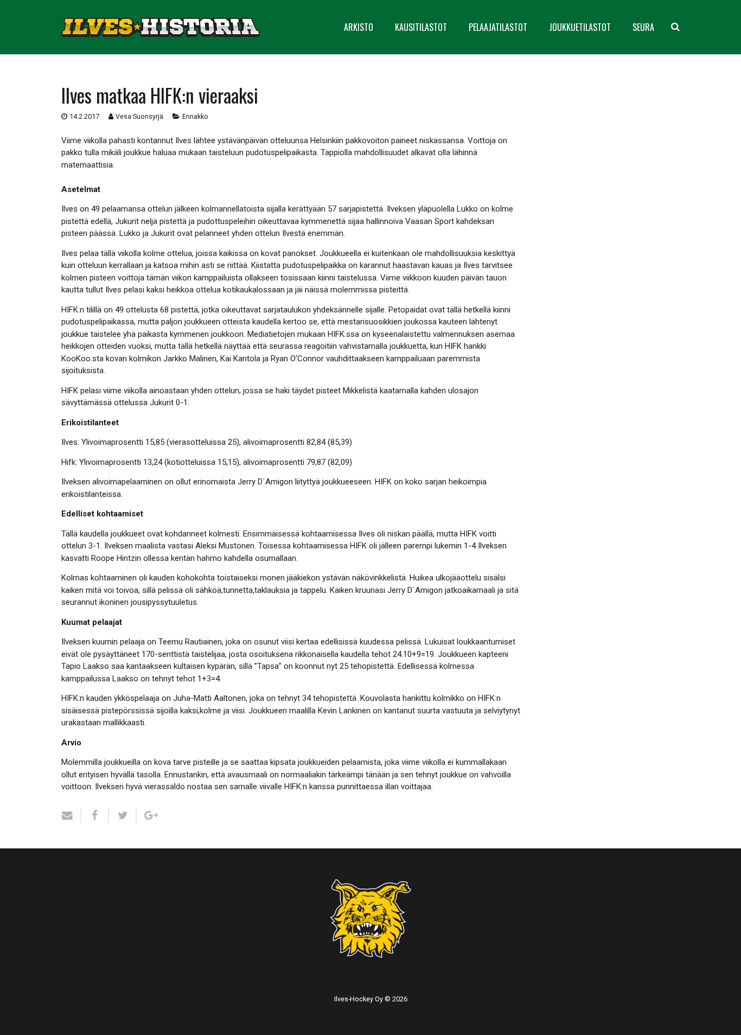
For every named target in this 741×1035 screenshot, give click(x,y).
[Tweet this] (123, 815)
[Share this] (95, 815)
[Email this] (71, 815)
